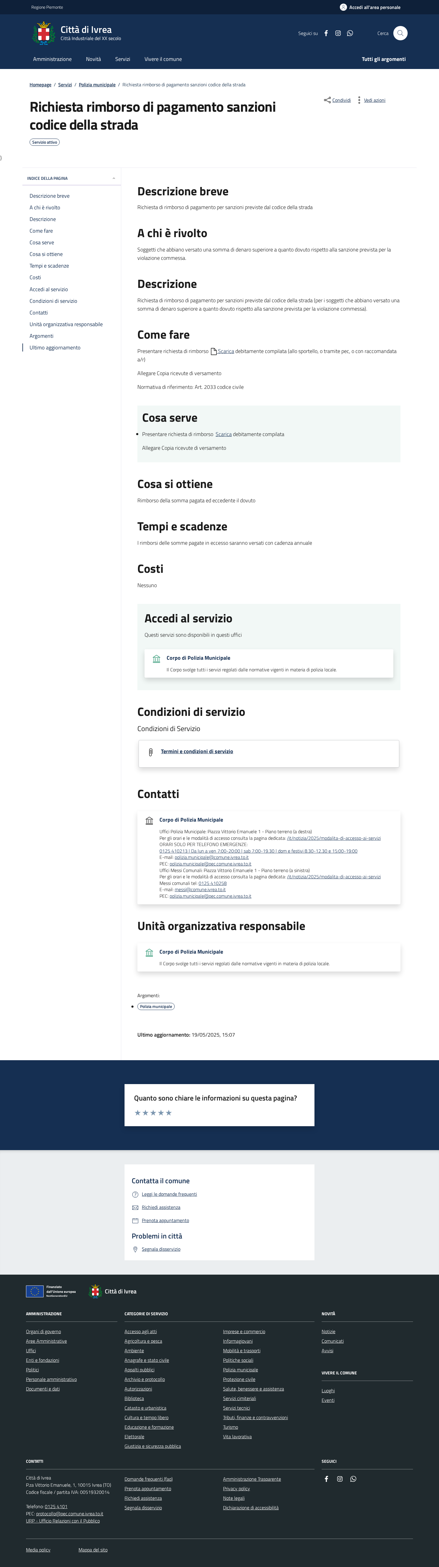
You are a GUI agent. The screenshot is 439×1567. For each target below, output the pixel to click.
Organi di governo (43, 1331)
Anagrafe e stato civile (147, 1360)
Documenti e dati (43, 1388)
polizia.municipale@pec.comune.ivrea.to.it (210, 864)
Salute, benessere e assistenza (253, 1388)
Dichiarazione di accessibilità (251, 1507)
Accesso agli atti (141, 1331)
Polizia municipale (97, 84)
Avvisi (327, 1350)
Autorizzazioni (138, 1388)
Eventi (328, 1400)
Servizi (65, 84)
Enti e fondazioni (42, 1360)
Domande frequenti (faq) (149, 1478)
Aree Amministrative (46, 1341)
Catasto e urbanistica (145, 1407)
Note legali (234, 1498)
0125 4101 (56, 1506)
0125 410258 (213, 883)
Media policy (38, 1549)
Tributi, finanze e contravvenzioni (255, 1417)
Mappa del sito (93, 1549)
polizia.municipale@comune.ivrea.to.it (212, 857)
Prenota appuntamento (148, 1488)
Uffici (31, 1350)
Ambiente (134, 1350)
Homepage (40, 84)
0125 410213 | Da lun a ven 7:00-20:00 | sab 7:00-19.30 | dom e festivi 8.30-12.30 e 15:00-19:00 (258, 851)
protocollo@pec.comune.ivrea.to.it (69, 1513)
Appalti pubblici (139, 1369)
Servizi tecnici (236, 1407)
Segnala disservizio (143, 1507)
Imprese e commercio (244, 1331)
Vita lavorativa (237, 1436)
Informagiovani (238, 1341)
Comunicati (333, 1341)
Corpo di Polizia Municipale (198, 658)
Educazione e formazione (149, 1427)
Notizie (328, 1331)
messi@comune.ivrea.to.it (200, 889)
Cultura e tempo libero (146, 1417)
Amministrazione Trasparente (252, 1478)
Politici (32, 1369)
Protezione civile (239, 1379)
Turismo (230, 1427)
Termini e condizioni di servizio (197, 751)
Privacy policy (236, 1488)
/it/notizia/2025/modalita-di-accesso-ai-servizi (334, 838)
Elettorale (134, 1436)
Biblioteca (134, 1398)
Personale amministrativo (51, 1379)
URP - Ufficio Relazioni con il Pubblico (63, 1520)
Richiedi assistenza (143, 1498)
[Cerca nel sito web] (400, 33)
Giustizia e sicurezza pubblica (153, 1446)
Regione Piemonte (47, 7)
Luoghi (328, 1390)
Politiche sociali (238, 1360)
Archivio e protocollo (145, 1379)
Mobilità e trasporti (241, 1350)
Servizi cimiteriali (239, 1398)
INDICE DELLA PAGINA (47, 178)
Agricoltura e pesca (143, 1341)
